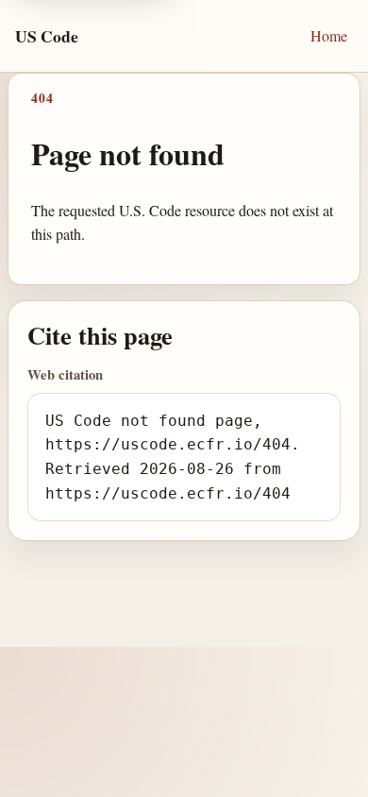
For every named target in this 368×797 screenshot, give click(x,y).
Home (328, 35)
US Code (46, 36)
